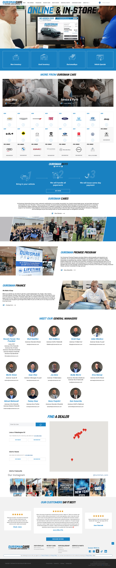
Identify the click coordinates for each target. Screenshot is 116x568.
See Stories (58, 213)
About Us (85, 2)
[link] (18, 487)
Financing (38, 2)
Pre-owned (30, 2)
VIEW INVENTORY (37, 439)
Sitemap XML (69, 563)
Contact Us (9, 305)
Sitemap (62, 563)
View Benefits (68, 270)
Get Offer (58, 191)
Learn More (11, 103)
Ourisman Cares (76, 2)
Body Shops (55, 2)
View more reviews (58, 539)
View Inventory (106, 140)
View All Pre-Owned (92, 155)
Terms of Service (45, 555)
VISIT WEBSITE (18, 439)
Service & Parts (65, 2)
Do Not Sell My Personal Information (99, 563)
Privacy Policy (49, 563)
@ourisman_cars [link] (100, 475)
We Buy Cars (46, 2)
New (24, 2)
